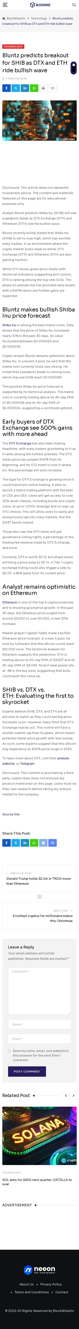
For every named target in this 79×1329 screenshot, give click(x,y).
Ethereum (9, 602)
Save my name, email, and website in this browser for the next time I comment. (41, 1055)
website (8, 764)
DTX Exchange (20, 443)
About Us (26, 1284)
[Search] (74, 5)
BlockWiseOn (63, 1311)
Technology (11, 1172)
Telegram (27, 764)
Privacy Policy (51, 1284)
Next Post (61, 910)
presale (63, 758)
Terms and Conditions (32, 1292)
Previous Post (21, 873)
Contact (61, 1292)
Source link (11, 814)
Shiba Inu (9, 325)
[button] (66, 1095)
